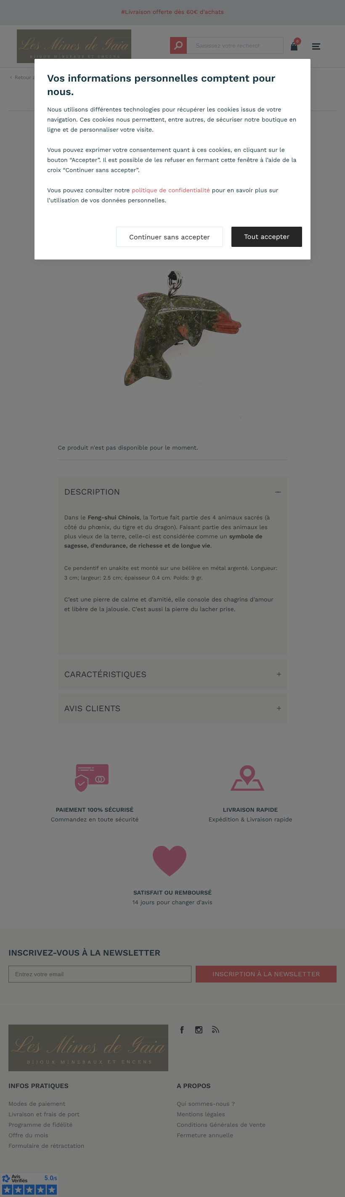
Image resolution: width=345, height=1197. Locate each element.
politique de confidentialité (171, 190)
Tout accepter (266, 237)
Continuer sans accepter (169, 237)
